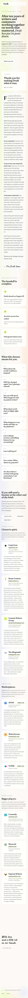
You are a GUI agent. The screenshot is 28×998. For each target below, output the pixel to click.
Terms (3, 993)
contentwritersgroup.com (16, 623)
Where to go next (8, 61)
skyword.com (12, 846)
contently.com (12, 817)
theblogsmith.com (14, 654)
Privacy (8, 993)
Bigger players (7, 520)
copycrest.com (13, 547)
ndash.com (21, 703)
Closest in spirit (8, 516)
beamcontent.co (13, 581)
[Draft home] (6, 3)
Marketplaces (20, 516)
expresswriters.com (14, 876)
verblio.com (20, 766)
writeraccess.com (13, 736)
